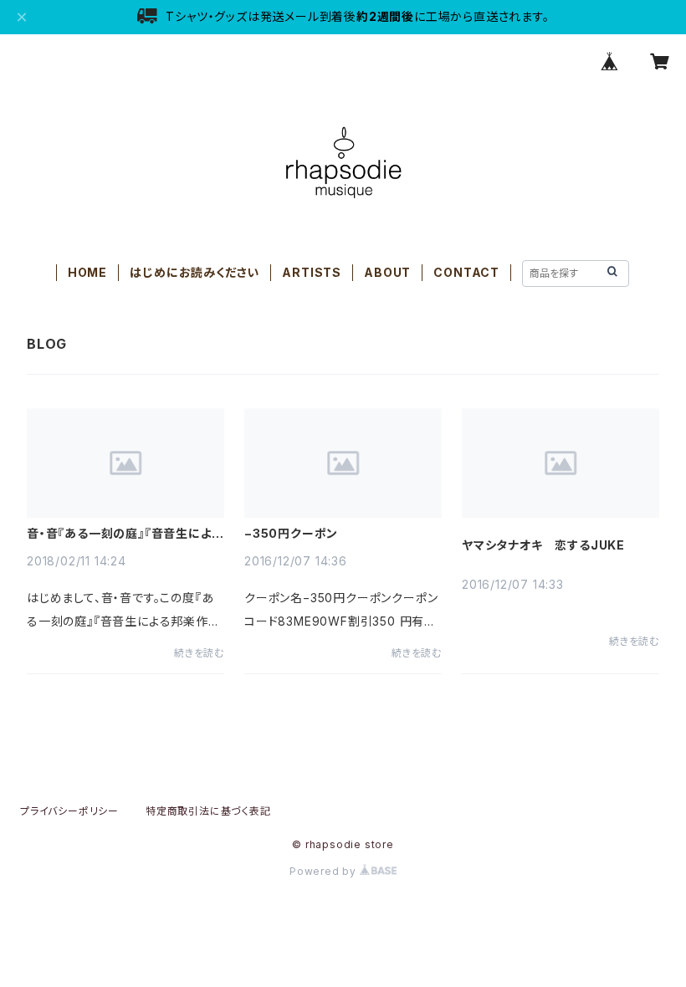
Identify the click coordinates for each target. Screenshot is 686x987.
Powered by (324, 871)
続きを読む (199, 653)
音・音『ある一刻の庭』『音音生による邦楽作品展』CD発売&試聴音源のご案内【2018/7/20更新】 (125, 534)
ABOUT (387, 272)
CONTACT (466, 272)
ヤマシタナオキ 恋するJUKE (543, 545)
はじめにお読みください (194, 272)
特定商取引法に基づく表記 (208, 811)
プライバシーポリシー (69, 811)
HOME (87, 272)
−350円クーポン (291, 534)
